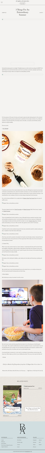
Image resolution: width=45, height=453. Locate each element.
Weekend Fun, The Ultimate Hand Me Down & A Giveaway (13, 371)
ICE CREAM (5, 128)
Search (18, 447)
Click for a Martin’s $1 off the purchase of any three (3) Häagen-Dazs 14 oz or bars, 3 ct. (22, 365)
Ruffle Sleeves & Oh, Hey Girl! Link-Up (35, 371)
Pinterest (34, 447)
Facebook (34, 442)
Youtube (40, 445)
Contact (18, 445)
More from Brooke (21, 437)
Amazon (40, 440)
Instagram (34, 440)
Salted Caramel (27, 209)
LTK (39, 442)
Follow (35, 437)
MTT (31, 451)
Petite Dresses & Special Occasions (7, 445)
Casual (2, 440)
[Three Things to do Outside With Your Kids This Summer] (29, 386)
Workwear (3, 442)
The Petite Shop (19, 442)
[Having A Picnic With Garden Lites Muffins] (12, 413)
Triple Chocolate (18, 209)
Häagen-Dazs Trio (33, 221)
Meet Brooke (19, 440)
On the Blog (4, 437)
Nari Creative (27, 451)
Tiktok (34, 445)
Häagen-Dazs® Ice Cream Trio (29, 198)
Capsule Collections (4, 447)
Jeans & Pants (3, 443)
